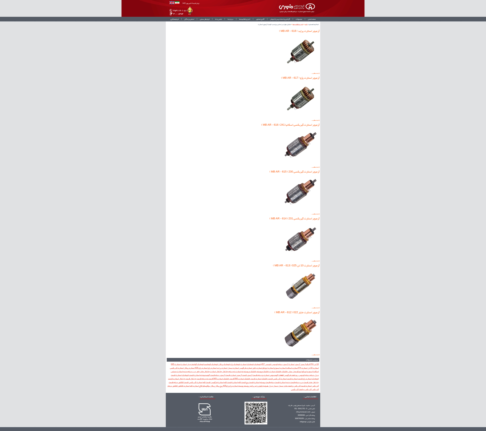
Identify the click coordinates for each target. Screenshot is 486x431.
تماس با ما (218, 19)
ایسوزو (310, 371)
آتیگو (308, 364)
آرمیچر (303, 364)
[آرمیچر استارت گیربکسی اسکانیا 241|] (301, 163)
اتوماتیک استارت (247, 364)
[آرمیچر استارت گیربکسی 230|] (301, 210)
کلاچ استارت (197, 386)
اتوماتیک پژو (235, 364)
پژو (230, 386)
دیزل (316, 375)
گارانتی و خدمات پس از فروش (280, 19)
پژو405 (225, 386)
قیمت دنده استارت (287, 382)
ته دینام (231, 371)
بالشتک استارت (275, 371)
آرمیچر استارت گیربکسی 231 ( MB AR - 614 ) (294, 218)
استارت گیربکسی (177, 368)
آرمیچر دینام (283, 364)
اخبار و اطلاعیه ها (244, 19)
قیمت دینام (274, 382)
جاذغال (225, 371)
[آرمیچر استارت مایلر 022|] (301, 351)
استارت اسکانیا (292, 368)
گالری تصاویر (260, 19)
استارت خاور (257, 368)
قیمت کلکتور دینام (180, 382)
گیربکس (315, 389)
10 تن (316, 364)
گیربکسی (294, 389)
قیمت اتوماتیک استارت (184, 375)
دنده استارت (182, 371)
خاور (198, 371)
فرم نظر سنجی (204, 19)
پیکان (217, 386)
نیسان (280, 386)
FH (311, 364)
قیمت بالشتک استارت (263, 379)
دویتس (174, 371)
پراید (256, 386)
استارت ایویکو (268, 368)
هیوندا (265, 386)
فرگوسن (287, 375)
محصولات (299, 19)
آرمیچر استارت (294, 364)
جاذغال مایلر (205, 371)
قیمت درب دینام (301, 382)
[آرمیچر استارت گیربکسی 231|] (301, 257)
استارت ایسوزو (280, 368)
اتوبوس (274, 364)
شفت (293, 375)
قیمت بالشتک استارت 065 (223, 379)
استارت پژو (212, 368)
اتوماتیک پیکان (224, 364)
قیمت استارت (296, 379)
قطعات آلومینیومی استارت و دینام (270, 375)
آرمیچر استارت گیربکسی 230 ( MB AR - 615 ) (294, 171)
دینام (311, 375)
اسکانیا (316, 371)
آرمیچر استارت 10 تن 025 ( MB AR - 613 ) (296, 265)
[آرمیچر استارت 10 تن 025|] (301, 304)
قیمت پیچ (249, 382)
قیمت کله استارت (238, 382)
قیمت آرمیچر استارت (238, 375)
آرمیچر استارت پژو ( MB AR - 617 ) (300, 78)
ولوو (260, 386)
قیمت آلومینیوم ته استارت (204, 375)
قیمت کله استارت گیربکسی (199, 382)
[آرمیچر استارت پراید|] (301, 70)
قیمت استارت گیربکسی (281, 379)
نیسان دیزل (273, 386)
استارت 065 (175, 364)
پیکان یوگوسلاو (208, 386)
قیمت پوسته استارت (261, 382)
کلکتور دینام (173, 386)
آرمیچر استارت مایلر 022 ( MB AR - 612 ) (297, 312)
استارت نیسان (233, 368)
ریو (296, 375)
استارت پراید (222, 368)
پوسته (246, 386)
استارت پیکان (189, 368)
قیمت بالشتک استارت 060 (244, 379)
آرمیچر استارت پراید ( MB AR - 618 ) (299, 31)
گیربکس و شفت (304, 389)
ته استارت (239, 371)
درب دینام (191, 371)
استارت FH (302, 368)
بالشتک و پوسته (249, 371)
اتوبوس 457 (266, 364)
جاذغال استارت (216, 371)
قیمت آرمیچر (252, 375)
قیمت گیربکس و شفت (296, 386)
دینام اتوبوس (303, 375)
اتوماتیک (257, 364)
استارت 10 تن (313, 368)
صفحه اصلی (312, 19)
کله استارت (188, 386)
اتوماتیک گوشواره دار (195, 364)
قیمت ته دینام (207, 379)
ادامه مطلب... (315, 73)
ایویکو (304, 371)
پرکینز (251, 386)
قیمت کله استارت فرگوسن (220, 382)
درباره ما (230, 19)
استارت (183, 364)
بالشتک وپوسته (262, 371)
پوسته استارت (237, 386)
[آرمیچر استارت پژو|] (301, 117)
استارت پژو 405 (201, 368)
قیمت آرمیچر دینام (222, 375)
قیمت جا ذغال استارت (181, 379)
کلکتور (180, 386)
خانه (306, 24)
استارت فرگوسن (245, 368)
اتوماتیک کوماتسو (211, 364)
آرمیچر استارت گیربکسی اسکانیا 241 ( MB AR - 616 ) (290, 125)
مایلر (285, 386)
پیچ (220, 386)
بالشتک (284, 371)
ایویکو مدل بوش (294, 371)
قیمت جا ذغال (195, 379)
